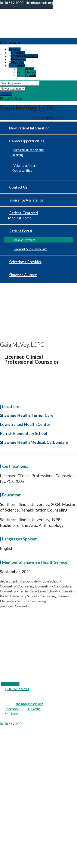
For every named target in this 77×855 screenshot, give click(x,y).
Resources (18, 59)
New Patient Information (29, 128)
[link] (10, 684)
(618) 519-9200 (17, 689)
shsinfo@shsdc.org (29, 704)
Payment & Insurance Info (30, 249)
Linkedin (34, 709)
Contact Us (18, 187)
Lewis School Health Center (25, 424)
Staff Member (22, 117)
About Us (17, 62)
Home (4, 117)
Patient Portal (20, 231)
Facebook (12, 709)
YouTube (11, 714)
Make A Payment (24, 240)
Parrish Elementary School (23, 433)
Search (6, 93)
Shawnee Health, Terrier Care (26, 415)
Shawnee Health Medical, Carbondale (34, 442)
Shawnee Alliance (23, 274)
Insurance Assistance (26, 200)
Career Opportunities (26, 141)
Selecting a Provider (25, 262)
